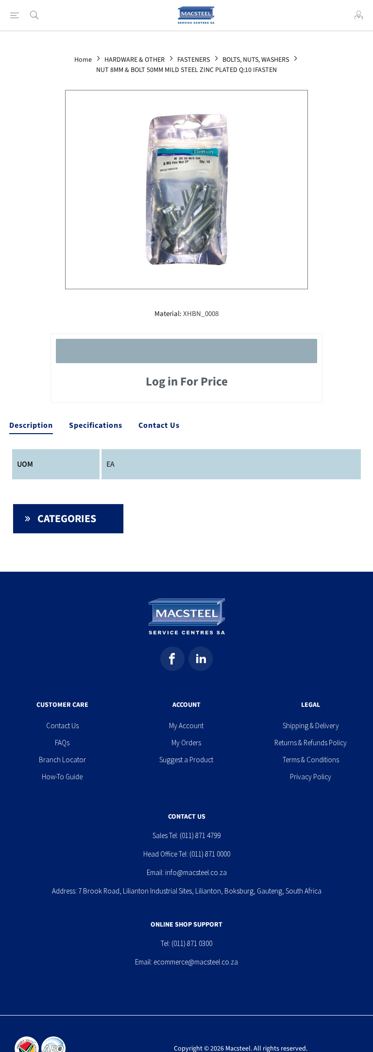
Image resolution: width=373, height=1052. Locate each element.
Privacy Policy (310, 776)
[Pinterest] (200, 659)
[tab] (31, 426)
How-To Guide (62, 776)
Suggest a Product (186, 759)
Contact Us (159, 425)
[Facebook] (172, 659)
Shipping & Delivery (311, 725)
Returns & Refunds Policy (310, 742)
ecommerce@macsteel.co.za (195, 961)
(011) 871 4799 (200, 835)
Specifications (95, 425)
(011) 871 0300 (191, 943)
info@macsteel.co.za (196, 872)
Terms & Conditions (311, 759)
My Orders (186, 742)
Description (31, 425)
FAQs (62, 742)
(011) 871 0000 (209, 854)
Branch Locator (62, 759)
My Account (186, 725)
